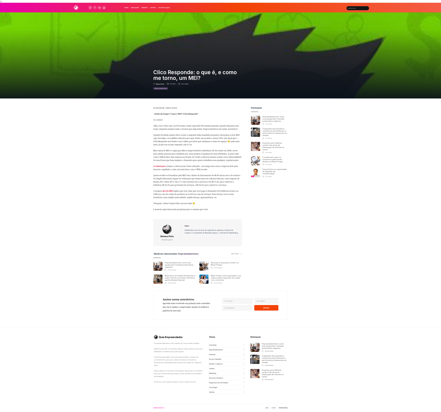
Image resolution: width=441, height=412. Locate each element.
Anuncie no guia (164, 7)
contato (153, 7)
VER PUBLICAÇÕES (167, 240)
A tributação (159, 166)
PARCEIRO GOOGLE (283, 408)
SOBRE (267, 408)
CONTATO (273, 408)
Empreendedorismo (161, 88)
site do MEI (167, 191)
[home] (76, 7)
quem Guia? (135, 7)
